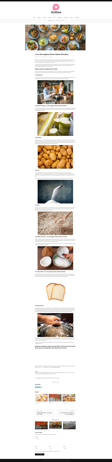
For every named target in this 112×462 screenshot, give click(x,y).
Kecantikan (39, 17)
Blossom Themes (60, 460)
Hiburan (71, 17)
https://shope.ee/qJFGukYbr (55, 367)
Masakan (49, 17)
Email (50, 446)
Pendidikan (59, 17)
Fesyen (54, 17)
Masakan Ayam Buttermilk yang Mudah (67, 401)
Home (34, 17)
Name (36, 446)
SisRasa (56, 12)
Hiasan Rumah (65, 17)
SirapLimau (71, 71)
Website (64, 446)
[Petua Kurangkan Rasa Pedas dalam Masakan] (55, 397)
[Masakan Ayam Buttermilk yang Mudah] (68, 397)
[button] (35, 363)
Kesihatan (44, 17)
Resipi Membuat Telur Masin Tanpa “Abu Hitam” (41, 401)
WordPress (68, 460)
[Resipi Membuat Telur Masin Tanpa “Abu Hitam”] (41, 397)
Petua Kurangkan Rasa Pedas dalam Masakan (54, 401)
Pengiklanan (77, 17)
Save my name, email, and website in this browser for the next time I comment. (48, 451)
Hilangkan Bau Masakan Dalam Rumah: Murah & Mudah (68, 426)
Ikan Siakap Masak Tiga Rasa (55, 427)
